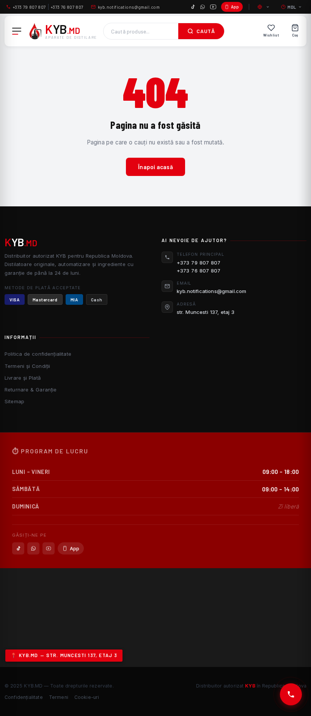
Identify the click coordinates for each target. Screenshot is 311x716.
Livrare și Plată (23, 378)
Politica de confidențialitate (38, 354)
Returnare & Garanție (31, 390)
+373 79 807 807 (29, 7)
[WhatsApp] (202, 7)
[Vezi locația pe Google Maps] (155, 617)
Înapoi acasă (155, 166)
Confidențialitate (24, 697)
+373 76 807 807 (67, 7)
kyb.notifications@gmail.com (129, 7)
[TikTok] (192, 7)
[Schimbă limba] (264, 6)
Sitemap (14, 401)
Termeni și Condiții (27, 366)
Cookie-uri (86, 697)
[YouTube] (213, 6)
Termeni (58, 697)
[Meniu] (17, 31)
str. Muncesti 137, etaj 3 (206, 312)
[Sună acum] (291, 694)
